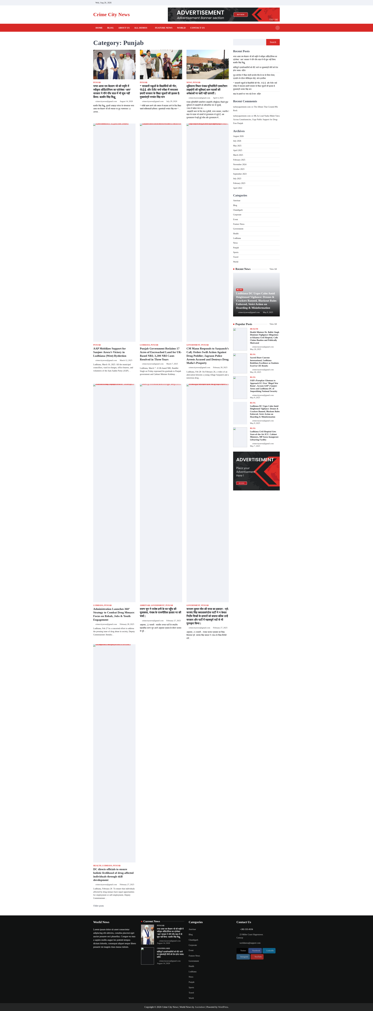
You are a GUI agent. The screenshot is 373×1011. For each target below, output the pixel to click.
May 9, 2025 (268, 312)
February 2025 (239, 159)
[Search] (277, 28)
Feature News (163, 28)
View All (273, 269)
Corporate (237, 214)
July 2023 (237, 178)
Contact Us (197, 28)
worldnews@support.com (250, 943)
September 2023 (240, 174)
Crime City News (111, 14)
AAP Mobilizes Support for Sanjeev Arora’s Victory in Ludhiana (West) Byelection (109, 352)
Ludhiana (145, 345)
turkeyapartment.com (242, 107)
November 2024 (239, 164)
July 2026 (237, 141)
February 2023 (239, 183)
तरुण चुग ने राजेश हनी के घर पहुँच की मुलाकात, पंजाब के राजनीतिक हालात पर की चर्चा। (160, 612)
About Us (124, 28)
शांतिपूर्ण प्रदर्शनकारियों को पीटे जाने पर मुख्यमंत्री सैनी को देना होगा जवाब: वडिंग (170, 954)
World (181, 28)
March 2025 (238, 155)
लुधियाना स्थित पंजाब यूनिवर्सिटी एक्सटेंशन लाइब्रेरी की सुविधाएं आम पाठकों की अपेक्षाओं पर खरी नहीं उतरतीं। (206, 90)
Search (273, 42)
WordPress (223, 1007)
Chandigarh (238, 210)
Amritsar (145, 605)
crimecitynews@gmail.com (106, 101)
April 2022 (237, 188)
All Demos (140, 28)
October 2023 (238, 169)
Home (99, 28)
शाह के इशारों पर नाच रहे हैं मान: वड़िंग (247, 94)
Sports (235, 252)
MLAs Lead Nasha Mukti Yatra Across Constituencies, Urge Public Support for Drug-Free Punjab (256, 119)
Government (193, 345)
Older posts (98, 906)
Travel (235, 257)
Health (97, 866)
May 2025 (237, 145)
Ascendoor (200, 1007)
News (189, 82)
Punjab (97, 82)
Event (235, 219)
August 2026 (238, 136)
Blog (110, 28)
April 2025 (237, 150)
